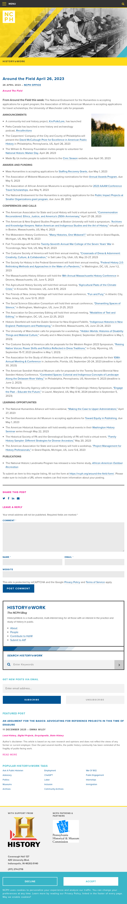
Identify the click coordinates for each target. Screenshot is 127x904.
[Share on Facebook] (8, 498)
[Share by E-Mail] (18, 498)
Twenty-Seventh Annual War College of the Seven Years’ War (76, 244)
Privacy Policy (72, 582)
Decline (30, 881)
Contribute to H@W (21, 636)
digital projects (25, 735)
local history (9, 735)
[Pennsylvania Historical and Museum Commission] (66, 831)
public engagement (95, 775)
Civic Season (70, 158)
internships (91, 779)
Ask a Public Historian (13, 770)
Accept (91, 881)
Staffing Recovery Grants (73, 171)
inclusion (48, 784)
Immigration (91, 784)
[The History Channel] (24, 832)
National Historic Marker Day (22, 153)
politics (6, 779)
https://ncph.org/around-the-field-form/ (91, 473)
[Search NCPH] (123, 4)
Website (8, 569)
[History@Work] (63, 15)
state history (57, 735)
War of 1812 (91, 770)
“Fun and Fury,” (96, 294)
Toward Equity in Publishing (101, 418)
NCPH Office (32, 85)
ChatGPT (48, 775)
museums (7, 784)
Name (7, 557)
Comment (9, 520)
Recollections (24, 130)
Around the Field (12, 90)
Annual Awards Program (103, 176)
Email (69, 557)
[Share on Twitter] (4, 498)
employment (50, 770)
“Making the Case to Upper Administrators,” (93, 409)
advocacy (7, 775)
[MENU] (4, 7)
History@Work (26, 607)
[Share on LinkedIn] (13, 498)
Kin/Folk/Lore (56, 121)
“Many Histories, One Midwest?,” (67, 235)
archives (7, 789)
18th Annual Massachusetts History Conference (89, 275)
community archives (54, 789)
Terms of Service (95, 582)
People (14, 632)
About (14, 628)
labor (47, 779)
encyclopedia (42, 735)
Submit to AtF (18, 640)
